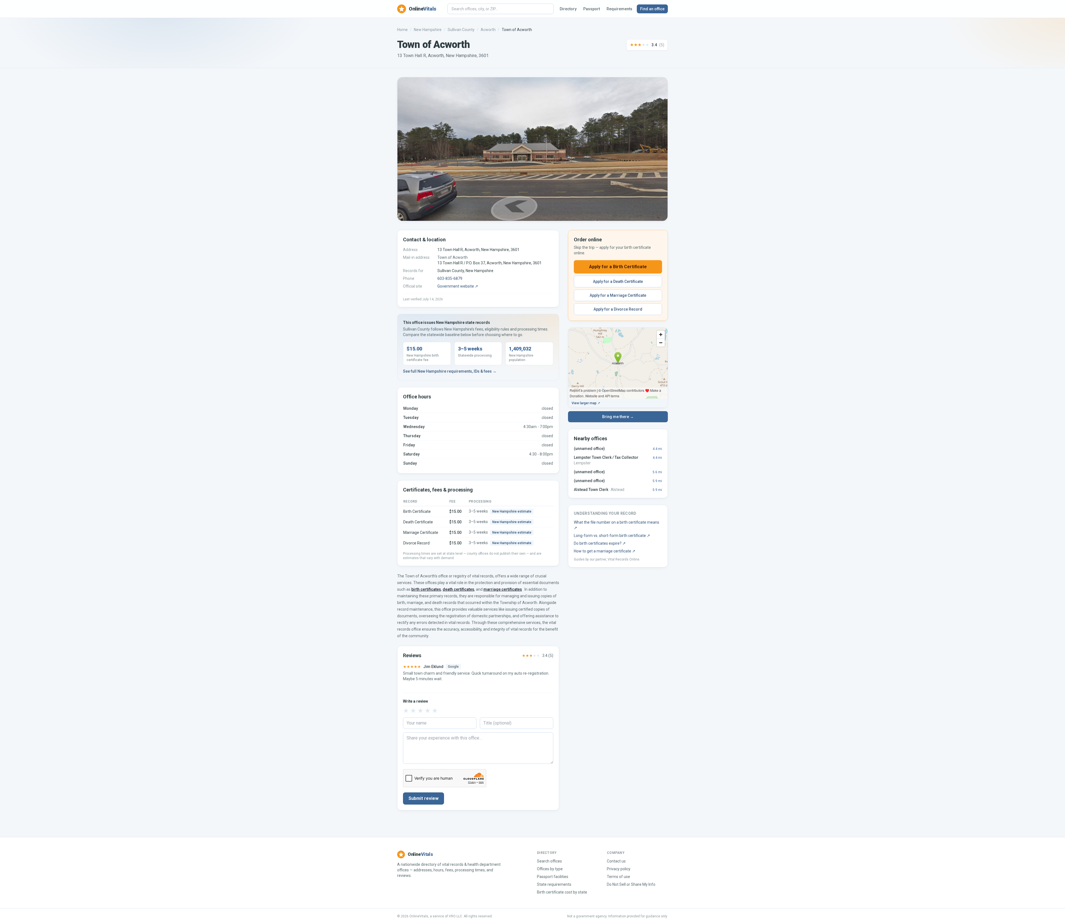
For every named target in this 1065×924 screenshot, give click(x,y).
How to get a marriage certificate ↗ (604, 551)
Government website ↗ (457, 286)
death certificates (458, 589)
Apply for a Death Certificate (618, 281)
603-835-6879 (449, 278)
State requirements (554, 884)
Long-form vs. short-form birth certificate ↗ (612, 535)
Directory (568, 9)
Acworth (488, 29)
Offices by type (550, 869)
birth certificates (426, 589)
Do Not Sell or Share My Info (631, 884)
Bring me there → (618, 416)
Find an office (652, 9)
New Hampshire (428, 29)
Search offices (549, 861)
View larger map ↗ (586, 403)
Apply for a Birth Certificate (618, 266)
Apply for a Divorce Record (618, 309)
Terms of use (618, 876)
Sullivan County (461, 29)
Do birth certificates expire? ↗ (600, 543)
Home (402, 29)
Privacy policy (618, 869)
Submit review (423, 798)
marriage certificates (502, 589)
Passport (591, 9)
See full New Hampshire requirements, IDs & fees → (449, 371)
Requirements (619, 9)
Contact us (616, 861)
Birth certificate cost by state (562, 892)
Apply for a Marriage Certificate (618, 295)
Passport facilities (552, 876)
